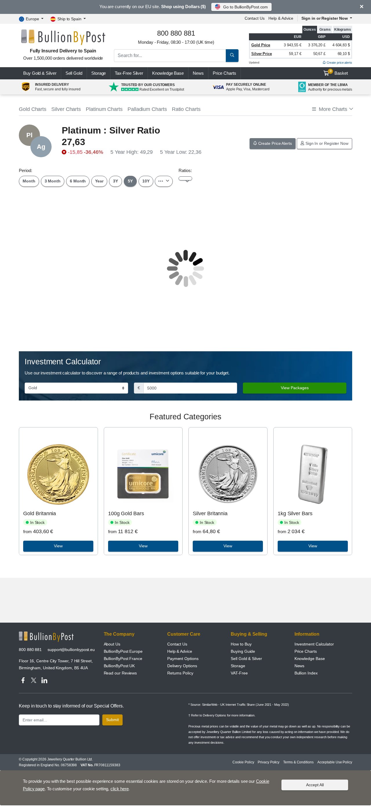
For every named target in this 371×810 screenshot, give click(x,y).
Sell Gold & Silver (246, 658)
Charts (224, 73)
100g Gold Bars (126, 513)
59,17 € (295, 54)
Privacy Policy (268, 762)
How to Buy (241, 644)
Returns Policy (180, 673)
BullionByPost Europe (123, 651)
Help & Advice (280, 18)
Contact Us (177, 644)
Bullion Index (306, 673)
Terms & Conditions (298, 762)
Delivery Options (182, 665)
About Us (112, 644)
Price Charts (305, 651)
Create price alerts (339, 62)
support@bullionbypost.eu (71, 649)
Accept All (315, 784)
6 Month (78, 181)
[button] (332, 109)
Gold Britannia (39, 513)
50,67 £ (319, 54)
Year (99, 181)
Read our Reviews (120, 673)
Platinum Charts (104, 109)
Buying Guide (243, 651)
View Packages (295, 387)
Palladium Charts (147, 109)
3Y (115, 181)
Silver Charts (66, 109)
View (58, 546)
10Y (146, 181)
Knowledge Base (168, 73)
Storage (98, 73)
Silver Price (261, 54)
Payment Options (183, 658)
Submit (112, 719)
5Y (130, 181)
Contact (255, 18)
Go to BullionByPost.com (245, 7)
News (198, 73)
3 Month (53, 181)
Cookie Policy (243, 762)
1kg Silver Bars (295, 513)
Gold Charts (32, 109)
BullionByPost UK (119, 665)
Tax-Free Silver (129, 73)
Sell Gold (74, 73)
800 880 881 (30, 649)
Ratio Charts (186, 109)
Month (29, 181)
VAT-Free (239, 673)
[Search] (232, 55)
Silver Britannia (210, 513)
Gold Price (260, 45)
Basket (339, 72)
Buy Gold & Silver (40, 73)
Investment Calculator (314, 644)
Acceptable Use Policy (334, 762)
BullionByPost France (123, 658)
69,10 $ (344, 54)
